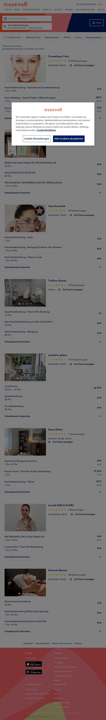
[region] (53, 124)
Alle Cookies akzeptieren (69, 139)
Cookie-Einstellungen (36, 139)
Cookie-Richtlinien (46, 130)
